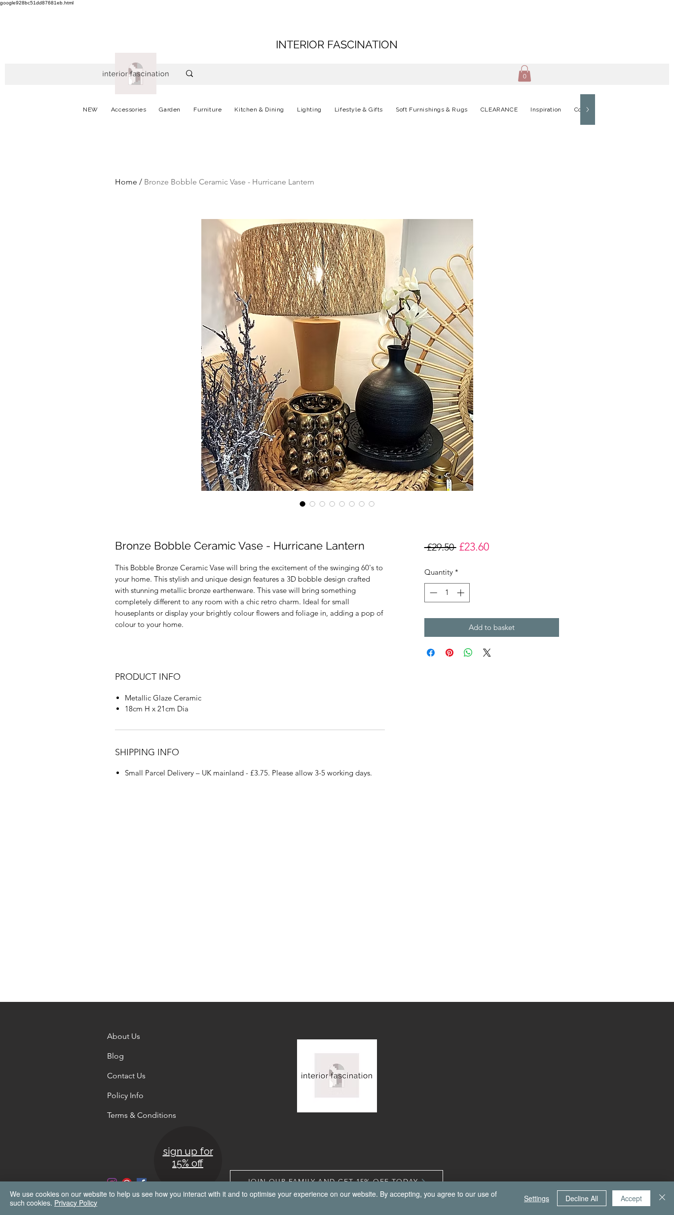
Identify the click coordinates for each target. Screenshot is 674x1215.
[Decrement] (432, 593)
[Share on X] (487, 653)
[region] (187, 1160)
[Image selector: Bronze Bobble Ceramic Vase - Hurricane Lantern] (302, 504)
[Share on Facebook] (431, 653)
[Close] (662, 1198)
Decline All (581, 1198)
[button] (524, 73)
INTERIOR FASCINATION (337, 44)
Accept (631, 1198)
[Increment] (461, 593)
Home (126, 181)
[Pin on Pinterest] (449, 653)
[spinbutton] (447, 593)
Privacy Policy (75, 1203)
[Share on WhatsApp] (468, 653)
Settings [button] (536, 1198)
